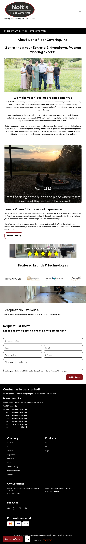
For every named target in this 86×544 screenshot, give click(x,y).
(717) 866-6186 (11, 406)
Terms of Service (57, 371)
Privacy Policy (43, 371)
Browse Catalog (14, 235)
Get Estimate (74, 377)
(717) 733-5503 (53, 491)
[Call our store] (27, 539)
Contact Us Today (13, 539)
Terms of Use (67, 535)
